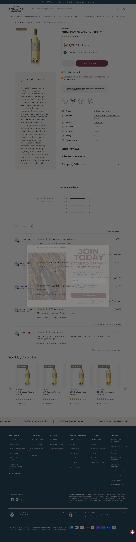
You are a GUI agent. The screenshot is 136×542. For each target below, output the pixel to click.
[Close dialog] (6, 243)
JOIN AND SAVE (88, 290)
